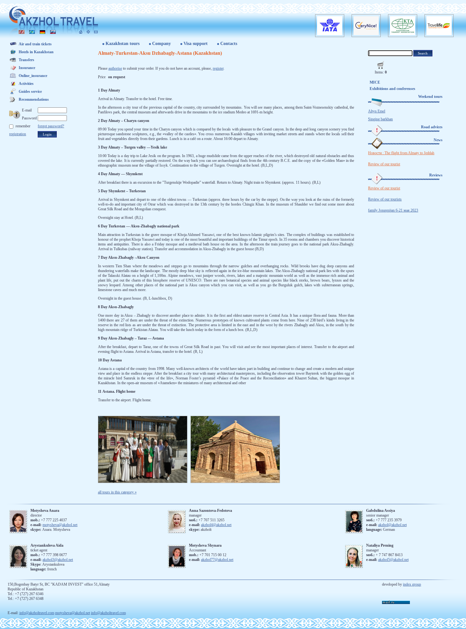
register (218, 68)
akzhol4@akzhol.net (216, 525)
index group (412, 584)
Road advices (432, 127)
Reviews (436, 175)
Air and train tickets (35, 44)
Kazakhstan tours (122, 43)
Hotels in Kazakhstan (36, 52)
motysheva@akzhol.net (59, 525)
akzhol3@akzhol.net (57, 559)
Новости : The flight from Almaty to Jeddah (401, 153)
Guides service (30, 91)
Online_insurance (33, 75)
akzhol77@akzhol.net (217, 559)
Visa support (196, 43)
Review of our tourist (384, 164)
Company (161, 43)
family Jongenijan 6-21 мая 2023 (393, 210)
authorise (115, 68)
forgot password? (51, 126)
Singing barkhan (380, 119)
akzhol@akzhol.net (392, 525)
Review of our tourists (385, 199)
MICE (375, 82)
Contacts (228, 43)
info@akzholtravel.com (36, 613)
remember (23, 126)
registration (17, 134)
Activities (26, 83)
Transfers (26, 60)
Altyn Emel (376, 111)
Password (29, 118)
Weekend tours (430, 96)
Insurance (27, 68)
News (438, 140)
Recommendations (34, 99)
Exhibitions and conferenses (392, 88)
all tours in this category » (117, 492)
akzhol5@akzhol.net (393, 559)
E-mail (27, 110)
